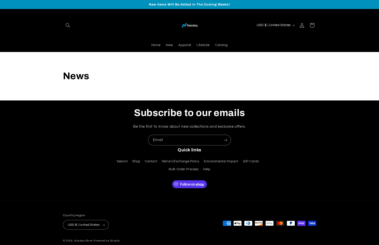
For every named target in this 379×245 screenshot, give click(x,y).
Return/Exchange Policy (180, 161)
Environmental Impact (221, 161)
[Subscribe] (226, 140)
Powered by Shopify (106, 241)
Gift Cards (251, 161)
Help (206, 169)
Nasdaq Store (83, 241)
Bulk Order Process (183, 169)
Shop (136, 161)
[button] (68, 25)
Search (122, 161)
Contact (151, 161)
